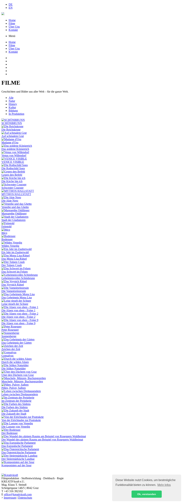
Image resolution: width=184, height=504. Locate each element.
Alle (11, 97)
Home (12, 20)
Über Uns (14, 26)
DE (11, 4)
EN (11, 7)
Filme (12, 23)
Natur (12, 100)
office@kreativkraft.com (18, 494)
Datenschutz (25, 497)
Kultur (12, 107)
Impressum (10, 497)
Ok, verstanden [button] (146, 494)
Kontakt (13, 29)
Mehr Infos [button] (164, 484)
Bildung (13, 110)
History (13, 104)
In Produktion (16, 113)
